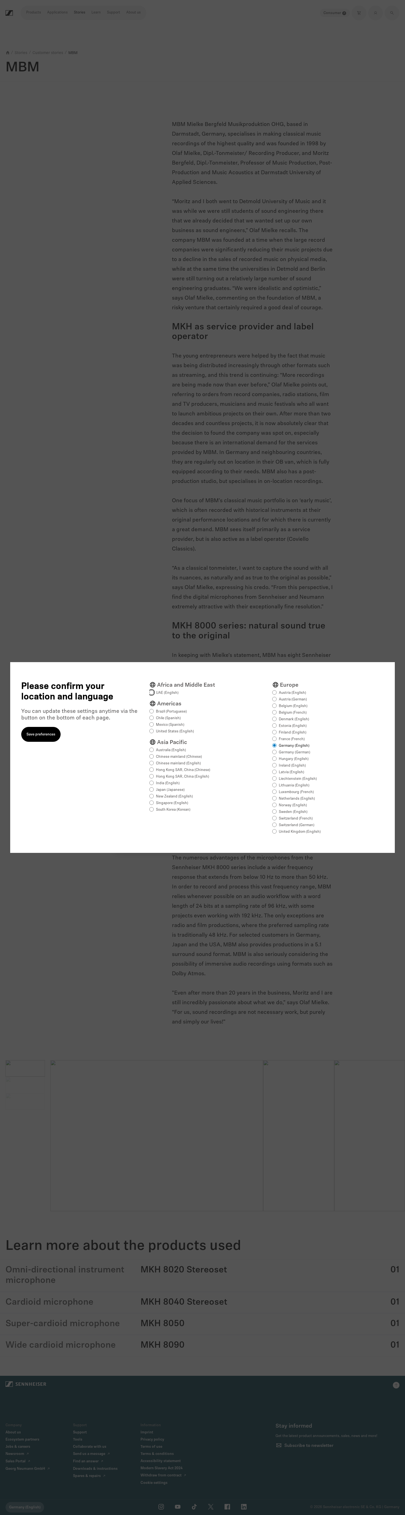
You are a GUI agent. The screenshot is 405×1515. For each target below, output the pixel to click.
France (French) (292, 739)
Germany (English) (294, 746)
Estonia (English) (293, 726)
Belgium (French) (293, 712)
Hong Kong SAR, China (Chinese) (183, 770)
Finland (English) (292, 732)
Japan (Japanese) (170, 790)
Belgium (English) (293, 706)
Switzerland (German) (296, 825)
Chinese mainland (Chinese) (179, 757)
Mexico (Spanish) (170, 725)
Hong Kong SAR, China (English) (182, 776)
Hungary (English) (294, 759)
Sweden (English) (293, 812)
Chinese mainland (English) (178, 763)
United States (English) (175, 731)
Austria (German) (293, 699)
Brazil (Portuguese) (171, 711)
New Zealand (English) (174, 796)
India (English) (168, 783)
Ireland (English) (292, 765)
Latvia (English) (291, 772)
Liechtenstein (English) (298, 779)
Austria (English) (292, 693)
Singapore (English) (172, 803)
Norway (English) (293, 805)
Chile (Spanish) (168, 718)
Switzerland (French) (296, 818)
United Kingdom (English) (300, 832)
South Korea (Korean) (173, 810)
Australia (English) (171, 750)
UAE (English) (167, 693)
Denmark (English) (294, 719)
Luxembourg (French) (296, 792)
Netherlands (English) (297, 799)
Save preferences (40, 734)
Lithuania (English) (294, 785)
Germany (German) (294, 752)
